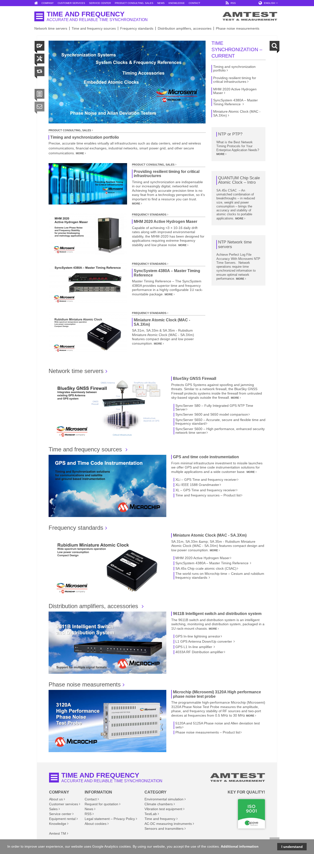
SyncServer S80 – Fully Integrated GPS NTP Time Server (214, 407)
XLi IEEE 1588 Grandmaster (197, 485)
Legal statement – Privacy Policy (110, 819)
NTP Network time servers (235, 244)
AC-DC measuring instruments (168, 824)
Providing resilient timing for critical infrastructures (166, 173)
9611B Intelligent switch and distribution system (217, 614)
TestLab (150, 814)
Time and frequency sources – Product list (208, 495)
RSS (88, 814)
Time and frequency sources (94, 28)
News (89, 809)
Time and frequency (159, 819)
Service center (60, 814)
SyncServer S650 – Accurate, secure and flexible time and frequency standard (220, 421)
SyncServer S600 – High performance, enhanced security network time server (220, 430)
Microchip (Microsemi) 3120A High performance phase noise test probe (217, 694)
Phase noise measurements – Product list (207, 732)
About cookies (95, 824)
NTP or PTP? (230, 134)
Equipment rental (62, 819)
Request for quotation (101, 804)
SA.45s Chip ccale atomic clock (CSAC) (205, 568)
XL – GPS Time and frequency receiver (205, 490)
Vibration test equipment (163, 809)
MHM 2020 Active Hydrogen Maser (165, 221)
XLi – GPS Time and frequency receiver (206, 479)
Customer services (63, 804)
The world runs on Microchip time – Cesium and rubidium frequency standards (219, 575)
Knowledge (57, 824)
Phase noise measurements (237, 28)
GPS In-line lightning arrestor (197, 636)
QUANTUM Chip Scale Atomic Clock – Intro (239, 180)
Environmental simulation (163, 799)
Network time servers (50, 28)
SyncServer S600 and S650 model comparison (211, 414)
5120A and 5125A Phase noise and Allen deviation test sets (217, 725)
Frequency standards (136, 28)
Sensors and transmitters (163, 828)
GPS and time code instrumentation (206, 457)
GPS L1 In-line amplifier (194, 647)
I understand (292, 847)
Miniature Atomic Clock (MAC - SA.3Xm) (162, 322)
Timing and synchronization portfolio (84, 137)
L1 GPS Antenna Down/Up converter (204, 641)
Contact (91, 799)
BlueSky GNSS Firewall (194, 378)
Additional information (240, 846)
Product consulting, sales (70, 130)
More (80, 153)
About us (56, 799)
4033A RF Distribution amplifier (199, 652)
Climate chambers (158, 804)
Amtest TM (57, 833)
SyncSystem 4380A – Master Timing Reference (167, 273)
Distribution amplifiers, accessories (184, 28)
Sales (53, 809)
